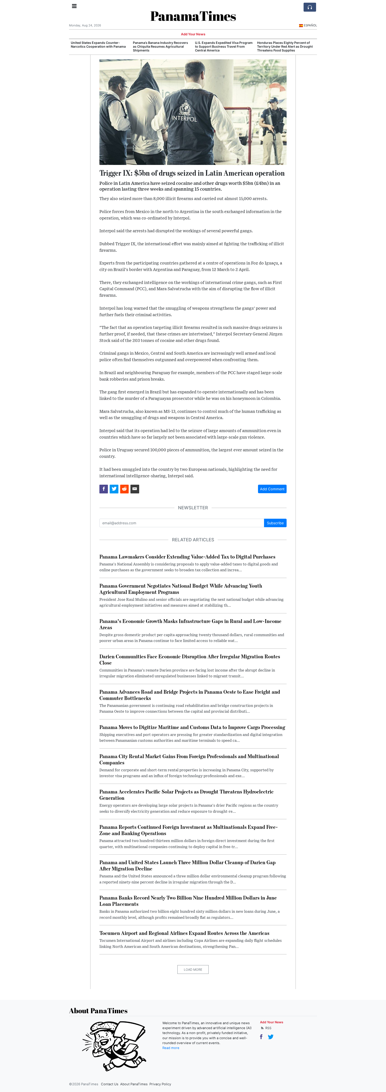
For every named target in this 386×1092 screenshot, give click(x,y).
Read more (170, 1048)
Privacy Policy (160, 1084)
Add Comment (272, 489)
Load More (193, 969)
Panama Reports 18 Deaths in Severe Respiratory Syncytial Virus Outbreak (285, 44)
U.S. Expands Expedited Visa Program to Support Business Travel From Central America (162, 46)
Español (310, 25)
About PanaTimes (134, 1084)
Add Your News (193, 34)
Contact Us (109, 1084)
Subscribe (275, 523)
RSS (267, 1028)
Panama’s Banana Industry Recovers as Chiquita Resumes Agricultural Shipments (98, 46)
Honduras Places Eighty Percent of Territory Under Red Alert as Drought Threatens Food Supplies (223, 46)
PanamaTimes (193, 16)
